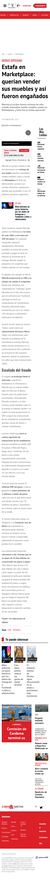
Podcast (23, 830)
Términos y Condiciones (9, 854)
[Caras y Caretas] (12, 808)
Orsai (34, 15)
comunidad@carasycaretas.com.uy (18, 864)
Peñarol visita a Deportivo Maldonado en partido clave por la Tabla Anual (41, 749)
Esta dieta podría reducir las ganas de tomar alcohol (18, 675)
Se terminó (39, 788)
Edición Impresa (23, 835)
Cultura (44, 15)
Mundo (26, 15)
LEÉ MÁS (18, 203)
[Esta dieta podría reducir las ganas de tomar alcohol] (18, 662)
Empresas (14, 839)
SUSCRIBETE (40, 6)
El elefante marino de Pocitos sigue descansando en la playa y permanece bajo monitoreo (33, 680)
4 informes (16, 724)
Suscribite (24, 150)
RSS (40, 843)
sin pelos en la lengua (41, 764)
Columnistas (6, 832)
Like (12, 835)
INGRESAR (27, 6)
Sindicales (14, 15)
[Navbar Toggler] (6, 6)
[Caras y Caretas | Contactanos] (45, 807)
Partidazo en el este (41, 739)
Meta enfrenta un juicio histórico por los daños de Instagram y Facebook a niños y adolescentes (23, 213)
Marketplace (16, 630)
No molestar (32, 659)
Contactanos (43, 837)
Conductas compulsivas (11, 659)
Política (4, 828)
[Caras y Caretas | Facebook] (17, 5)
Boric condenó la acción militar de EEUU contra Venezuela (41, 773)
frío (36, 714)
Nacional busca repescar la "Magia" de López (41, 148)
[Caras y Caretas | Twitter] (41, 807)
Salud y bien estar (22, 659)
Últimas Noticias (4, 823)
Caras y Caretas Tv (23, 824)
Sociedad (5, 836)
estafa (9, 630)
